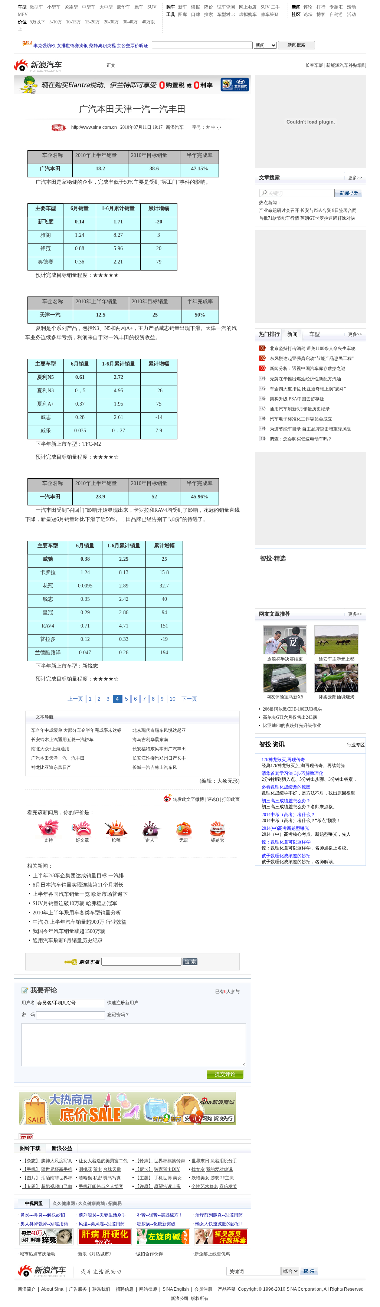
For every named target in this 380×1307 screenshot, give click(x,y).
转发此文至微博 (188, 799)
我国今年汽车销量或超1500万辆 (69, 931)
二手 (275, 7)
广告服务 (78, 1289)
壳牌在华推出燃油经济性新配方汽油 (305, 378)
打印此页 (231, 799)
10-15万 (73, 21)
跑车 (138, 7)
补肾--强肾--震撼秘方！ (160, 1215)
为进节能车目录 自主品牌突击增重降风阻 (310, 429)
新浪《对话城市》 (96, 1254)
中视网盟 (34, 1203)
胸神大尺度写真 (56, 1160)
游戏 (214, 1177)
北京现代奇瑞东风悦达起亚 (159, 730)
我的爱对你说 (219, 1169)
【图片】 (31, 1177)
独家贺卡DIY (167, 1169)
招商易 (115, 1203)
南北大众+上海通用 (50, 748)
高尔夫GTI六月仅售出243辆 (290, 717)
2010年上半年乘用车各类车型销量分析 (77, 912)
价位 (22, 21)
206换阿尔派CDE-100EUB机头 (292, 709)
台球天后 (112, 1169)
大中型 (106, 7)
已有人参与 (227, 991)
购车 (170, 7)
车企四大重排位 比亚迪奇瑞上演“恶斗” (308, 389)
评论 (308, 7)
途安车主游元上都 (336, 659)
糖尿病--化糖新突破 (156, 1223)
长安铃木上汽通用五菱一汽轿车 (62, 739)
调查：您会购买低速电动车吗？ (301, 439)
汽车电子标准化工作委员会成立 (301, 419)
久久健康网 (64, 1203)
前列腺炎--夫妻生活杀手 (102, 1215)
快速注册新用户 (122, 1002)
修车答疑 (270, 14)
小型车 (53, 7)
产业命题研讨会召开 (279, 210)
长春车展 (314, 65)
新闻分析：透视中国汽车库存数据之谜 (307, 368)
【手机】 (31, 1169)
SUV (152, 7)
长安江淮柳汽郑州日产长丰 (159, 758)
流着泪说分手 (223, 1160)
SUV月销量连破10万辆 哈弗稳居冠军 (75, 903)
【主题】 (144, 1177)
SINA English (176, 1289)
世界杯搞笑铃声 (169, 1160)
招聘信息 (125, 1289)
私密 (97, 1177)
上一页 (75, 699)
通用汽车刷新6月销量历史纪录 (68, 940)
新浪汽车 (38, 65)
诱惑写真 (112, 1177)
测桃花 (85, 1169)
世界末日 (200, 1160)
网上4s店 (247, 7)
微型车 (36, 7)
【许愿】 (144, 1186)
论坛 (308, 14)
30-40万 (130, 21)
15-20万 (92, 21)
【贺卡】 (144, 1169)
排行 (321, 7)
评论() (213, 799)
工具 (170, 14)
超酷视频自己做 (56, 1186)
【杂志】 (31, 1160)
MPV (23, 14)
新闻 (296, 7)
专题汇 (336, 7)
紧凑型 (71, 7)
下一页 (189, 699)
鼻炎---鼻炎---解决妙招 (42, 1215)
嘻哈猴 (85, 1177)
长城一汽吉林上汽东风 (154, 767)
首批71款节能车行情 (279, 218)
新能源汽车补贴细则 (346, 65)
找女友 (198, 1169)
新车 (182, 7)
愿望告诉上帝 (167, 1186)
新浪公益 (62, 1148)
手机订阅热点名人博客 (101, 1186)
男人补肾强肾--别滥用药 (44, 1223)
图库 (182, 14)
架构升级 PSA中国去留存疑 (297, 399)
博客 (321, 14)
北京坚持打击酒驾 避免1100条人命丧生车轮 (313, 348)
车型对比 (226, 14)
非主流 (227, 1177)
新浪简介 (27, 1289)
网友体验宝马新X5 (284, 697)
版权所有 (200, 1298)
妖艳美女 (200, 1177)
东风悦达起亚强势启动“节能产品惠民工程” (312, 358)
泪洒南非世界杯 (56, 1177)
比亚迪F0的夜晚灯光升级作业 (292, 725)
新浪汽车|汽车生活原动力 (101, 1271)
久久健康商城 (91, 1203)
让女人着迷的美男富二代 (103, 1160)
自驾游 (336, 14)
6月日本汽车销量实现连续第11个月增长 (78, 885)
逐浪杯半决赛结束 (285, 659)
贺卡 (97, 1169)
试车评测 (226, 7)
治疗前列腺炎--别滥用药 (219, 1215)
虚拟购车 (248, 14)
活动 (351, 14)
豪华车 (123, 7)
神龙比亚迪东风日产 (51, 767)
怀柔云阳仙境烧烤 (336, 697)
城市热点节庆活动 (37, 1254)
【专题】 (31, 1186)
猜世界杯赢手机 (56, 1169)
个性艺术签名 (204, 1186)
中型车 (88, 7)
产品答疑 (227, 1289)
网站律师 (148, 1289)
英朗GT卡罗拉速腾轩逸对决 (327, 218)
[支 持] (48, 828)
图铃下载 (30, 1148)
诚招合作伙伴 (149, 1254)
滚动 (351, 7)
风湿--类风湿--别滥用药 (102, 1223)
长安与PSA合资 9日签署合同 (328, 210)
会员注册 (203, 1289)
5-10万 (55, 21)
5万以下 (37, 21)
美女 (177, 1177)
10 (173, 699)
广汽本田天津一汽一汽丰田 (58, 758)
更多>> (355, 177)
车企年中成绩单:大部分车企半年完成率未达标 (76, 730)
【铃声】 (144, 1160)
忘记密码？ (118, 1014)
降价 (208, 7)
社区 (296, 14)
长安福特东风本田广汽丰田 (159, 748)
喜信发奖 (228, 1186)
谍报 (195, 7)
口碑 (195, 14)
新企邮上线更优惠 (212, 1254)
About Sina (52, 1289)
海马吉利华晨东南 (150, 739)
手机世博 (163, 1177)
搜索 (208, 14)
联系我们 (101, 1289)
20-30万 (111, 21)
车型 (22, 7)
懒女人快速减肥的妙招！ (219, 1223)
